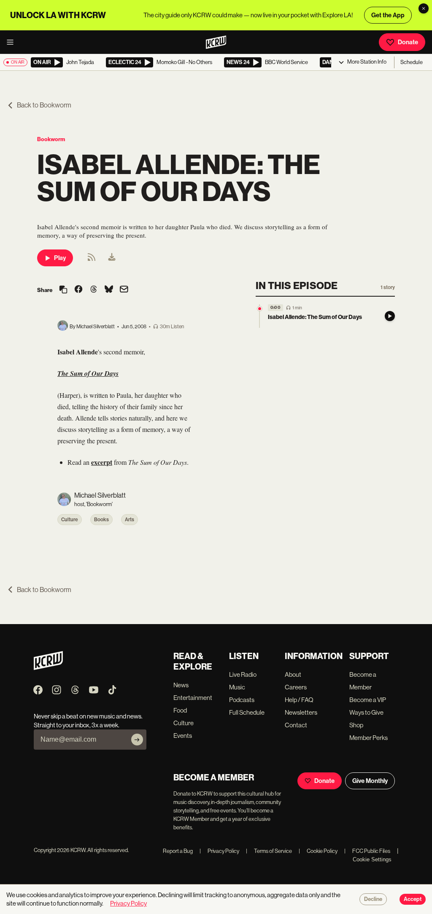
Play (60, 258)
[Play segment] (390, 316)
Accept (412, 899)
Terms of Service (269, 851)
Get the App (388, 15)
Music (237, 687)
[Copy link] (63, 290)
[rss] (91, 260)
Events (182, 735)
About (293, 674)
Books (101, 520)
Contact (296, 725)
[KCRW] (48, 667)
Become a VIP (367, 699)
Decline (373, 899)
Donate (408, 42)
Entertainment (192, 697)
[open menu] (12, 42)
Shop (356, 725)
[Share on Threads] (93, 290)
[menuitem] (112, 258)
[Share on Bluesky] (109, 290)
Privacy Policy (219, 851)
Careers (296, 687)
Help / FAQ (299, 699)
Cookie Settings (372, 859)
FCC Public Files (367, 851)
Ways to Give (366, 712)
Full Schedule (247, 712)
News (181, 685)
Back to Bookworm (44, 105)
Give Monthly (370, 781)
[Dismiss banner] (423, 8)
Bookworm (51, 139)
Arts (129, 520)
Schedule (411, 62)
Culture (69, 520)
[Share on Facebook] (78, 290)
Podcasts (241, 699)
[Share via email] (124, 290)
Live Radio (242, 674)
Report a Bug (178, 851)
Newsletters (301, 712)
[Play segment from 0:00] (259, 308)
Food (180, 710)
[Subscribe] (137, 739)
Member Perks (368, 737)
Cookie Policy (318, 851)
